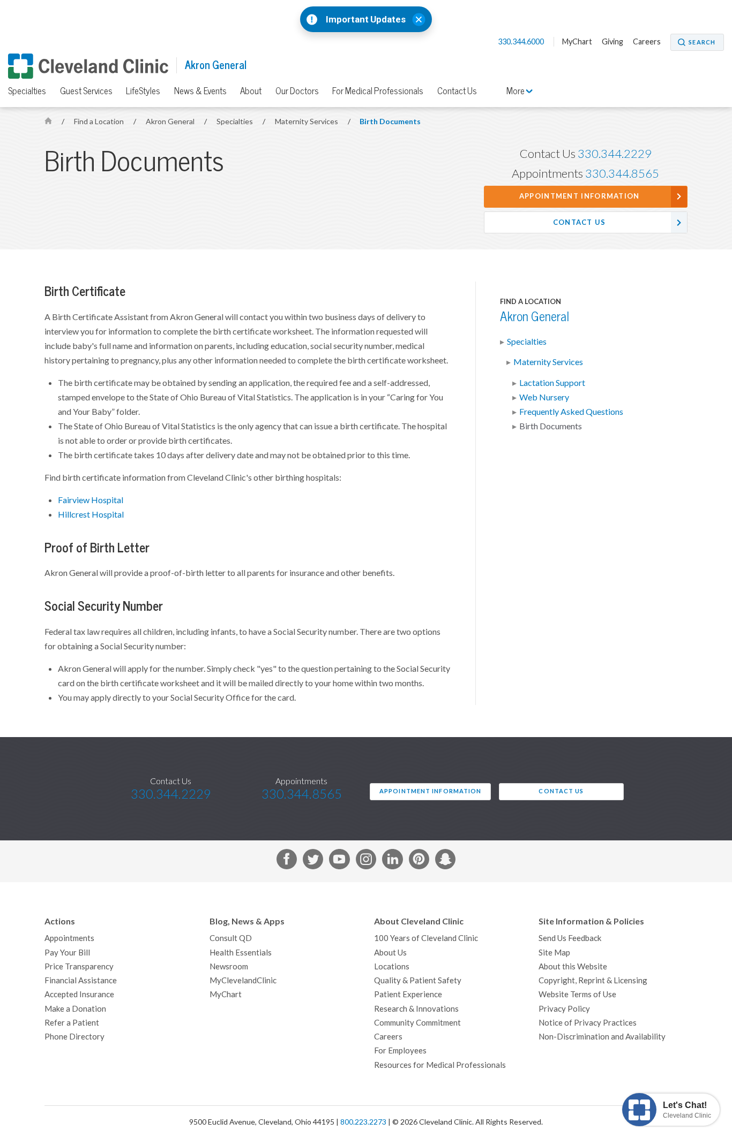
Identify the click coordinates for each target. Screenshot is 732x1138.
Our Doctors (297, 91)
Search (702, 42)
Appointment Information (579, 196)
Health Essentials (241, 952)
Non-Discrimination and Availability (602, 1036)
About (251, 91)
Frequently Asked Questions (571, 411)
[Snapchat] (445, 861)
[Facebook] (287, 861)
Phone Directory (74, 1036)
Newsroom (229, 966)
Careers (647, 42)
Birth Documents (390, 121)
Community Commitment (417, 1023)
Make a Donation (75, 1009)
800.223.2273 (363, 1122)
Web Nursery (544, 397)
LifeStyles (143, 91)
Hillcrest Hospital (91, 514)
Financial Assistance (80, 980)
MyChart (577, 42)
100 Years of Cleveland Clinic (426, 938)
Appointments (69, 938)
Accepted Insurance (79, 994)
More (516, 91)
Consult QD (231, 938)
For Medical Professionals (377, 91)
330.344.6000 (522, 42)
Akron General (216, 65)
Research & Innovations (416, 1009)
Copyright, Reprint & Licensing (593, 980)
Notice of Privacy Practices (588, 1023)
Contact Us (457, 91)
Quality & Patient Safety (417, 980)
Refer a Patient (71, 1023)
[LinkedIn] (392, 861)
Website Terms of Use (577, 994)
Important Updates (366, 19)
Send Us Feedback (570, 938)
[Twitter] (313, 861)
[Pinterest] (419, 861)
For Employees (400, 1050)
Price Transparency (79, 966)
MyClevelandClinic (243, 980)
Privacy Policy (564, 1009)
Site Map (554, 952)
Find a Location (99, 121)
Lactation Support (552, 382)
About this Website (573, 966)
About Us (390, 952)
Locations (391, 966)
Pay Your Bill (67, 952)
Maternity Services (307, 121)
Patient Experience (408, 994)
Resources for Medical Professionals (440, 1065)
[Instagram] (366, 861)
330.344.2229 (615, 153)
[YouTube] (339, 861)
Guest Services (86, 91)
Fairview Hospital (90, 500)
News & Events (200, 91)
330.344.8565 (622, 173)
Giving (612, 42)
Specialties (27, 91)
